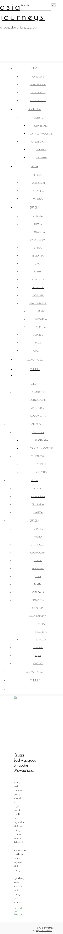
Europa (34, 207)
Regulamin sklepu (44, 930)
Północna (38, 118)
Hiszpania (38, 255)
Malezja (38, 198)
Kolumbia (41, 157)
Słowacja (38, 287)
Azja (34, 166)
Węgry (38, 343)
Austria (38, 224)
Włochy (38, 350)
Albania (38, 216)
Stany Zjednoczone (41, 133)
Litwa (38, 263)
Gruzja (38, 248)
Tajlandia (38, 191)
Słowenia (38, 295)
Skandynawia (38, 303)
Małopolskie (38, 92)
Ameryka (34, 109)
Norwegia (41, 319)
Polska (35, 68)
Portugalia (38, 279)
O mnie (35, 369)
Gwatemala (41, 126)
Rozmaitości (35, 359)
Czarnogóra (38, 240)
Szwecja (41, 327)
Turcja (38, 175)
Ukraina (38, 335)
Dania (41, 311)
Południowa (38, 141)
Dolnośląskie (38, 84)
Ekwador (41, 149)
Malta (38, 271)
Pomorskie (38, 76)
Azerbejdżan (38, 183)
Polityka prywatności (45, 927)
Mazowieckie (38, 100)
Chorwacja (38, 232)
